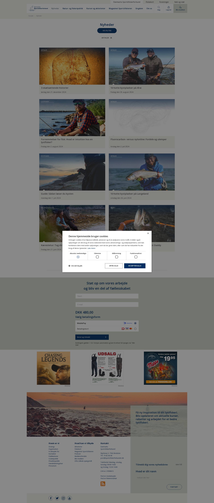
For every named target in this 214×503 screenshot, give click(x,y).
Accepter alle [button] (134, 266)
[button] (75, 266)
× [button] (148, 233)
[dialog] (107, 251)
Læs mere (91, 248)
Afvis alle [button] (113, 266)
